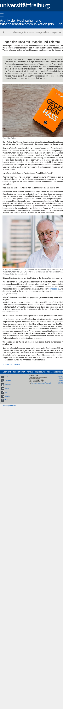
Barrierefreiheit (19, 372)
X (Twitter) (8, 380)
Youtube (7, 388)
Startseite (3, 32)
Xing (6, 392)
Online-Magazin (19, 32)
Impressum (40, 372)
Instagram (8, 384)
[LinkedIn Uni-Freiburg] (2, 396)
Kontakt (30, 372)
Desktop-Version (9, 405)
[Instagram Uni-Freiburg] (2, 384)
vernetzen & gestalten (39, 32)
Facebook (7, 377)
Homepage (52, 289)
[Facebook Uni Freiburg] (2, 377)
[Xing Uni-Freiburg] (2, 392)
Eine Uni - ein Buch (10, 364)
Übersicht (7, 372)
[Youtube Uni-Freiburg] (2, 388)
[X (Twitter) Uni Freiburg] (2, 380)
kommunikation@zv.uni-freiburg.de (41, 383)
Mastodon (8, 400)
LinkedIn (7, 396)
